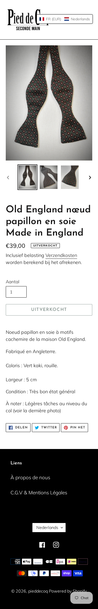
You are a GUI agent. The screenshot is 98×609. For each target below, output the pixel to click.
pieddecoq (38, 591)
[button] (65, 19)
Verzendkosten (61, 255)
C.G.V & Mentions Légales (38, 492)
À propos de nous (30, 477)
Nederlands (47, 527)
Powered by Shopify (68, 591)
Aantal (12, 281)
